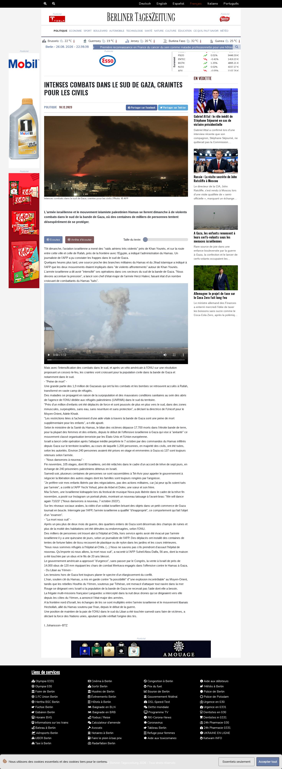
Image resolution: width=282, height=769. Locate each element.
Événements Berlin (103, 697)
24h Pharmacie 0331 (217, 728)
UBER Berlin (43, 738)
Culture (170, 31)
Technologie (134, 31)
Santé (148, 31)
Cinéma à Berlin (101, 681)
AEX (180, 62)
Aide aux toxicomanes (161, 738)
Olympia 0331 (44, 681)
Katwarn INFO (212, 738)
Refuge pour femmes (160, 733)
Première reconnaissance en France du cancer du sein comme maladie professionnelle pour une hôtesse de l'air (106, 47)
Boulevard (100, 31)
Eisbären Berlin (45, 712)
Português (231, 4)
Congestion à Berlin (160, 681)
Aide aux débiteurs (215, 681)
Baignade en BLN (103, 707)
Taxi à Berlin (43, 743)
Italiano (212, 4)
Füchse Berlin (44, 707)
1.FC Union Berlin (46, 697)
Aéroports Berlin (46, 733)
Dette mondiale (158, 707)
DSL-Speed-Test (158, 702)
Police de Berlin (213, 691)
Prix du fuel (154, 686)
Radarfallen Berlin (103, 743)
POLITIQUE (50, 107)
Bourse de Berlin (158, 691)
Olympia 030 (43, 686)
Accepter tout (268, 762)
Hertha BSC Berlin (47, 702)
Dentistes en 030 (214, 712)
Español (178, 4)
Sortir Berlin (99, 686)
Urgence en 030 (214, 702)
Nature (159, 31)
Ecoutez (54, 240)
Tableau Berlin (156, 728)
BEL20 (181, 66)
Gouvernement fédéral (162, 697)
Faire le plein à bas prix (106, 738)
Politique (61, 31)
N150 (181, 58)
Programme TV (158, 712)
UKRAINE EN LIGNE (216, 733)
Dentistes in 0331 (215, 717)
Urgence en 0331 (214, 707)
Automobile (116, 31)
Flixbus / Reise (100, 717)
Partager (142, 107)
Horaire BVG (43, 717)
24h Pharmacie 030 (216, 723)
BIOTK (181, 54)
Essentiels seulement (237, 762)
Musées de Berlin (102, 691)
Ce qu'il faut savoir (206, 31)
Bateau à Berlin (45, 728)
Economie (75, 31)
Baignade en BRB (104, 712)
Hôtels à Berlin (100, 702)
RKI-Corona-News (159, 717)
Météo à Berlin (213, 686)
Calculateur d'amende (105, 723)
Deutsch (145, 4)
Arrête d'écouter (81, 240)
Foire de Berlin (45, 691)
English (162, 4)
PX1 (180, 70)
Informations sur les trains (51, 723)
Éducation (185, 31)
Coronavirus (155, 723)
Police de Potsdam (216, 697)
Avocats (96, 728)
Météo (224, 31)
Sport (88, 31)
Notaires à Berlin (102, 733)
